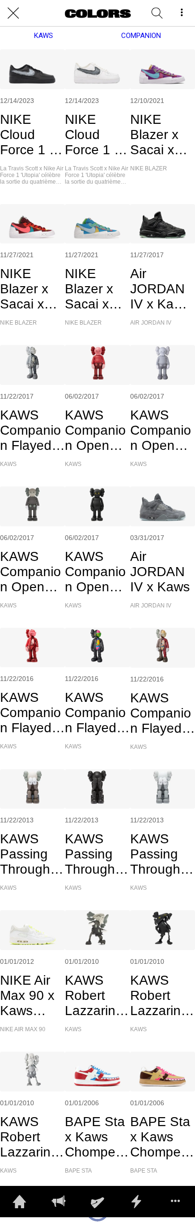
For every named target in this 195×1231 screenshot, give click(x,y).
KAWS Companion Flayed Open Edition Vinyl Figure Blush (30, 713)
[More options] (181, 13)
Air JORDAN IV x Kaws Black (160, 289)
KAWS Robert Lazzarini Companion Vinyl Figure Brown (95, 995)
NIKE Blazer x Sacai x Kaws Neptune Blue (90, 289)
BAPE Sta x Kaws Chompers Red (95, 1137)
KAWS (43, 35)
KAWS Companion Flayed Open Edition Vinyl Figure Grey (30, 430)
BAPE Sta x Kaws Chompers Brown (161, 1137)
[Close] (13, 13)
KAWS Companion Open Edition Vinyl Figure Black (95, 572)
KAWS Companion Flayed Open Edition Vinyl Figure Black (95, 713)
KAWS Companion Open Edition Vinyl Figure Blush (95, 430)
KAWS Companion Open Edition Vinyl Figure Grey (160, 430)
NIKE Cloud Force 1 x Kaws (28, 135)
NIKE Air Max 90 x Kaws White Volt (30, 995)
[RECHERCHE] (157, 13)
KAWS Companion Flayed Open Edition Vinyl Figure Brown (160, 713)
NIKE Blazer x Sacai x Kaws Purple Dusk (154, 135)
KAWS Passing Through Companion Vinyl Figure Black (95, 854)
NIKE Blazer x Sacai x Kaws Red (30, 289)
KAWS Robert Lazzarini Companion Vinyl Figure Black (160, 995)
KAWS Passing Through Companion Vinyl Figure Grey (160, 854)
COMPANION (141, 35)
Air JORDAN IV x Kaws (160, 571)
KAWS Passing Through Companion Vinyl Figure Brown (30, 854)
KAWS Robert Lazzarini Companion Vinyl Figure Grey (30, 1137)
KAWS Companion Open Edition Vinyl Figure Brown (30, 572)
